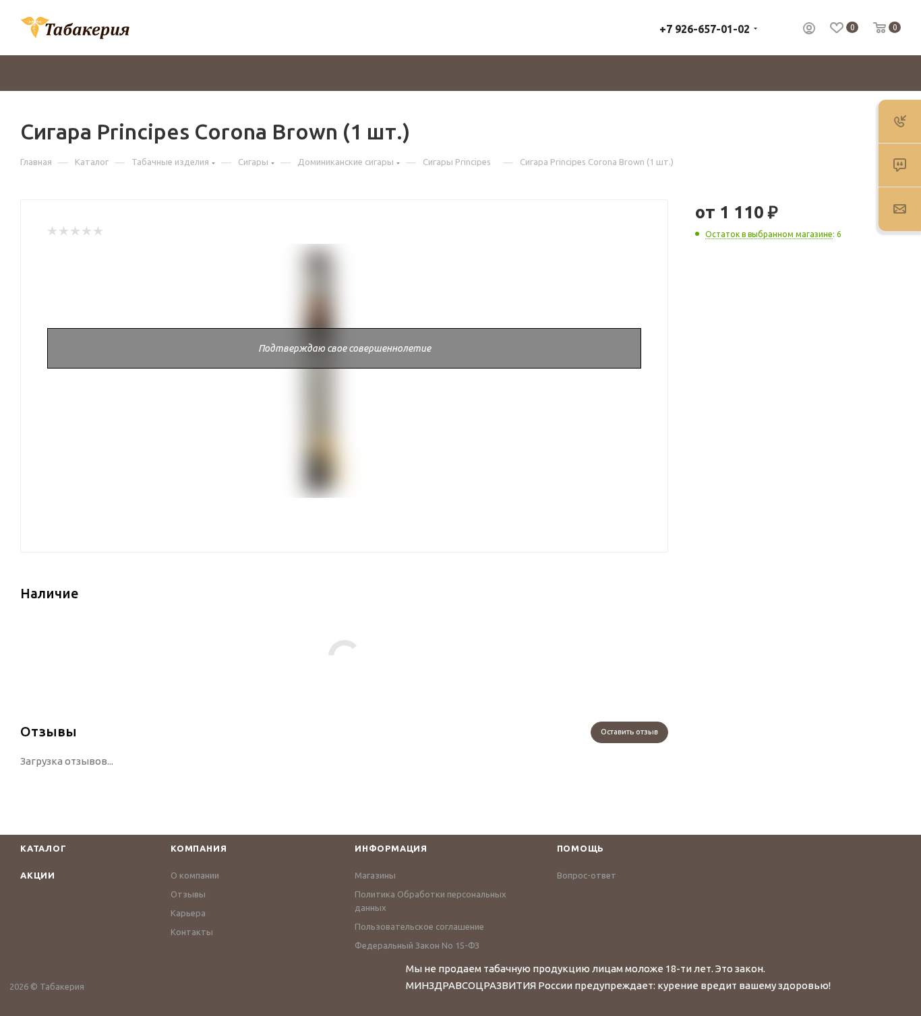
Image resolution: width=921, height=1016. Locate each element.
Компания (199, 848)
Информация (391, 848)
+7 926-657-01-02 (704, 29)
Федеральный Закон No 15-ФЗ (417, 945)
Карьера (188, 913)
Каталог (43, 848)
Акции (37, 875)
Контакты (192, 931)
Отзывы (188, 894)
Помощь (581, 848)
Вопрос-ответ (586, 875)
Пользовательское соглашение (419, 926)
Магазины (375, 875)
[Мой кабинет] (809, 30)
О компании (195, 875)
